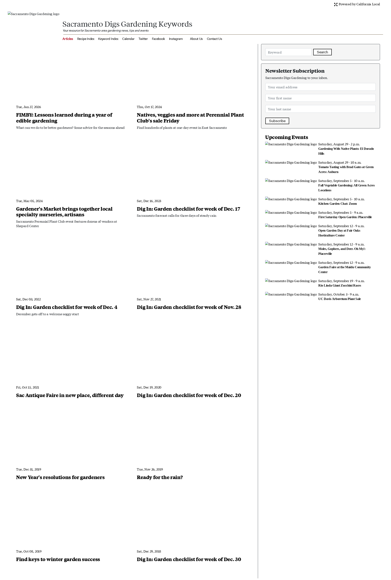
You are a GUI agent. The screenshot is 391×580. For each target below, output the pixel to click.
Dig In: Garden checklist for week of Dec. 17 (188, 208)
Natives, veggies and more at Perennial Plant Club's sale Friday (190, 117)
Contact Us (214, 39)
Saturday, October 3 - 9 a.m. (339, 296)
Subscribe (277, 120)
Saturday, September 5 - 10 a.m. (346, 185)
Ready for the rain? (160, 477)
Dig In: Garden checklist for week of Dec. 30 (189, 559)
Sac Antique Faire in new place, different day (70, 395)
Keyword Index (108, 39)
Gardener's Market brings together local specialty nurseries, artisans (64, 211)
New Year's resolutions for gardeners (60, 477)
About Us (196, 39)
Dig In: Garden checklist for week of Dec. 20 (189, 395)
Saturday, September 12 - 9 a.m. (341, 230)
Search (322, 52)
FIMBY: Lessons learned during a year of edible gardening (64, 117)
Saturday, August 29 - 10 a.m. (346, 167)
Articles (68, 39)
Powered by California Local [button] (359, 3)
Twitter (143, 39)
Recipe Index (85, 39)
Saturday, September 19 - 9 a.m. (341, 282)
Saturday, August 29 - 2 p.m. (346, 148)
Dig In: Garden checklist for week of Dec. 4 (66, 307)
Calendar (128, 39)
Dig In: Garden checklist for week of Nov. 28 (189, 307)
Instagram (176, 39)
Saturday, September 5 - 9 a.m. (345, 214)
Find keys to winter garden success (58, 559)
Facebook (158, 39)
